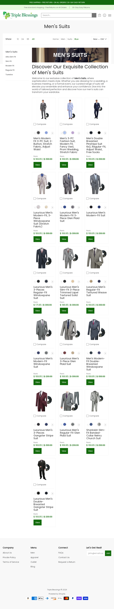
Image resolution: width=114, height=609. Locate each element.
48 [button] (33, 39)
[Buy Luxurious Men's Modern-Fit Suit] (96, 184)
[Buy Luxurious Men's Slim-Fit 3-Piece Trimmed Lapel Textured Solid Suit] (70, 258)
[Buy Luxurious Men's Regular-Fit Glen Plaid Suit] (70, 401)
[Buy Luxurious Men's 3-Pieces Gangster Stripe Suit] (44, 401)
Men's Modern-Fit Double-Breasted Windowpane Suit (95, 364)
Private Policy (9, 557)
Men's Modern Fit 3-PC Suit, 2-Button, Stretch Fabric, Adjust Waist (43, 144)
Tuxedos (9, 74)
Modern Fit (10, 65)
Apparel (34, 557)
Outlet (34, 562)
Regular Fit (10, 70)
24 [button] (22, 39)
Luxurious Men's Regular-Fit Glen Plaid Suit (70, 432)
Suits (70, 39)
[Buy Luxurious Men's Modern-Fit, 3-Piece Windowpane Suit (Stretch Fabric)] (44, 184)
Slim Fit (9, 61)
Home (56, 39)
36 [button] (28, 39)
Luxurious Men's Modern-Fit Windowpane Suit (43, 362)
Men (63, 39)
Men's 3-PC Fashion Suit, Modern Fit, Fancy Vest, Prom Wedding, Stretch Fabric (69, 145)
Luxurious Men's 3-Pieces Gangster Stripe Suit (43, 434)
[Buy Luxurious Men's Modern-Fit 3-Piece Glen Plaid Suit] (70, 184)
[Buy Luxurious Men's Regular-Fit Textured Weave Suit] (96, 258)
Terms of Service (11, 562)
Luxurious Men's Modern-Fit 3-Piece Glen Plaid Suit (69, 217)
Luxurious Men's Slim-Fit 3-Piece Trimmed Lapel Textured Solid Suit (69, 292)
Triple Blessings (53, 589)
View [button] (37, 164)
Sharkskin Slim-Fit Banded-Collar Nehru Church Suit (95, 434)
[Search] (94, 15)
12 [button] (18, 39)
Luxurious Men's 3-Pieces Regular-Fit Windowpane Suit (43, 292)
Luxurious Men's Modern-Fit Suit (95, 214)
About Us (7, 552)
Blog (33, 566)
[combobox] (66, 15)
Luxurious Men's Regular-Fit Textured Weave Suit (96, 291)
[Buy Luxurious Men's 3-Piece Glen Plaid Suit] (70, 329)
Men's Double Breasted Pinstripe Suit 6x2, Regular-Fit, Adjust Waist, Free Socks (96, 145)
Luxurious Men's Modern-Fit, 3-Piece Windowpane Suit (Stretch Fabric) (43, 219)
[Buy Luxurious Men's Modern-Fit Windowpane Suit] (44, 329)
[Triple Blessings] (20, 15)
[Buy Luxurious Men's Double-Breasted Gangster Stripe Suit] (44, 470)
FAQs (60, 552)
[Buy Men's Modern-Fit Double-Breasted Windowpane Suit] (96, 329)
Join (108, 553)
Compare (41, 124)
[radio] (38, 133)
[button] (99, 15)
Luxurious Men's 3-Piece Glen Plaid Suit (69, 361)
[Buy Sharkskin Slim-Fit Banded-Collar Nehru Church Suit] (96, 401)
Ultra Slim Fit (11, 57)
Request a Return (66, 562)
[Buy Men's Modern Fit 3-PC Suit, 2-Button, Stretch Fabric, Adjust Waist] (44, 109)
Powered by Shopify (57, 594)
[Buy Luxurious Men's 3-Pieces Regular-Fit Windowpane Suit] (44, 258)
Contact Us (64, 557)
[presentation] (53, 133)
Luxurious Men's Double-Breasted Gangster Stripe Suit (43, 504)
